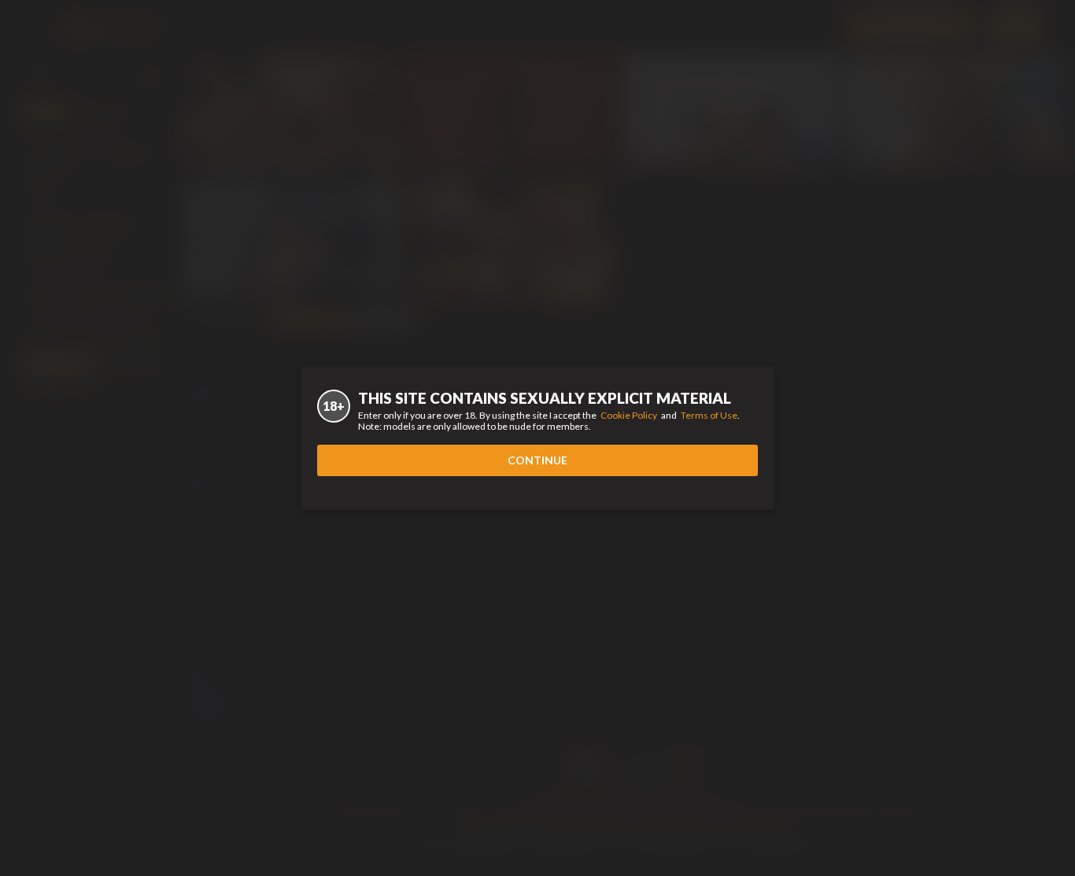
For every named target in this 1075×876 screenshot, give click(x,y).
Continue (537, 460)
